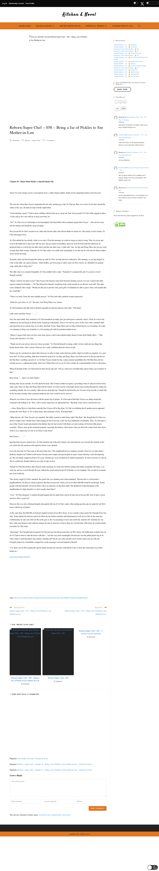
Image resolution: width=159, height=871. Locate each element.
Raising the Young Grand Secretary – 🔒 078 (126, 55)
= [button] (124, 101)
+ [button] (120, 101)
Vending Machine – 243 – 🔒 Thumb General (126, 72)
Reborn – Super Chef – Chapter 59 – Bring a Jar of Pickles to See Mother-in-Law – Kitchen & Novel (54, 764)
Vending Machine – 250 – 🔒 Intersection (125, 47)
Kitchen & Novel (79, 14)
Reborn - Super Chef (32, 140)
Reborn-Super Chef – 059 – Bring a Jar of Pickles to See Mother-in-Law (25, 679)
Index (21, 556)
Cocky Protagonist (25, 598)
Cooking (36, 598)
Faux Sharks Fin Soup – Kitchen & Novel (32, 758)
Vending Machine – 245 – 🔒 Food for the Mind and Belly (130, 66)
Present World (69, 598)
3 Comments (50, 140)
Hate (54, 598)
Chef (15, 598)
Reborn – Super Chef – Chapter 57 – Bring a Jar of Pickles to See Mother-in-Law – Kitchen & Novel (54, 770)
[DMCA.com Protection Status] (119, 224)
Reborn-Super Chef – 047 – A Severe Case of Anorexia (91, 632)
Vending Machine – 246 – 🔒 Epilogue (124, 63)
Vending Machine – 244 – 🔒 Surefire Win (126, 70)
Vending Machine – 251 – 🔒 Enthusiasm (125, 45)
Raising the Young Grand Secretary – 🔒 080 (126, 49)
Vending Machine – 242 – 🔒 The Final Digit (126, 74)
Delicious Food (46, 598)
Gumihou (16, 140)
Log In (4, 3)
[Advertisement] (58, 162)
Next (27, 556)
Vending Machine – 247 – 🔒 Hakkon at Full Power (128, 61)
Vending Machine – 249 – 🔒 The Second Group (127, 53)
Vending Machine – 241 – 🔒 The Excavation (126, 76)
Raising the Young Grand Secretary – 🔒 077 (126, 68)
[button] (120, 108)
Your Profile (30, 3)
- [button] (116, 101)
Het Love (60, 598)
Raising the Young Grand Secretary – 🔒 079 (126, 51)
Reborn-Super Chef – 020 (58, 678)
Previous (14, 556)
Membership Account (16, 3)
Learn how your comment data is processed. (55, 815)
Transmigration (82, 598)
